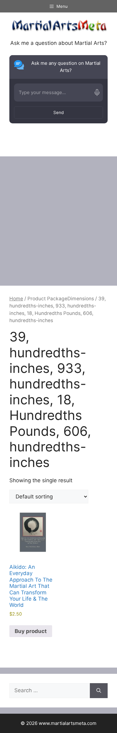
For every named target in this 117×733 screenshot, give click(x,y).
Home (16, 299)
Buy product (31, 631)
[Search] (99, 690)
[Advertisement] (58, 217)
